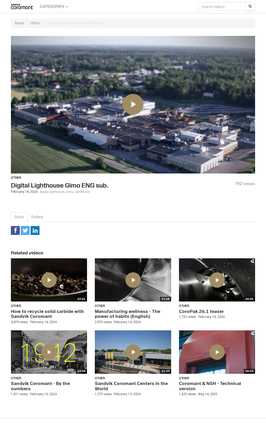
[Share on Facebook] (15, 230)
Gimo (69, 192)
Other (35, 23)
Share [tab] (19, 217)
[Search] (250, 6)
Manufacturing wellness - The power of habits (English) (127, 314)
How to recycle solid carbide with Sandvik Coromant (47, 314)
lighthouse (82, 192)
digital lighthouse (52, 192)
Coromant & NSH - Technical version (210, 386)
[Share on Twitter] (25, 230)
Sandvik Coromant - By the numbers (40, 386)
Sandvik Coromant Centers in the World (131, 386)
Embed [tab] (37, 217)
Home (19, 23)
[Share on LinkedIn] (35, 230)
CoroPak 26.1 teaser (201, 311)
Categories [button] (52, 6)
